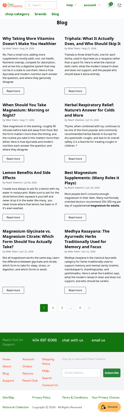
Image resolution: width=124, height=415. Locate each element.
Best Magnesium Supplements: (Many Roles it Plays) (92, 177)
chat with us (72, 340)
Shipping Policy (48, 361)
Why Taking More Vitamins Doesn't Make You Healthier (29, 41)
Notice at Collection (16, 407)
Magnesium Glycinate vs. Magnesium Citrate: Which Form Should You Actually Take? (28, 238)
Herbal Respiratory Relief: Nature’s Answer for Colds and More (90, 110)
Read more (13, 91)
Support (8, 380)
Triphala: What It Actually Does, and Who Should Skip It (93, 41)
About (7, 366)
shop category (17, 14)
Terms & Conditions (75, 397)
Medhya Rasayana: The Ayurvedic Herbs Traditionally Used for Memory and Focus (87, 238)
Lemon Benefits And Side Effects (27, 175)
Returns (27, 373)
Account (28, 359)
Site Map (8, 397)
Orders (27, 366)
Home (6, 359)
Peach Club (30, 380)
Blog (6, 373)
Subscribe (112, 373)
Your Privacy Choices (106, 397)
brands (40, 14)
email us (98, 340)
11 (80, 308)
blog (55, 14)
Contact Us (50, 385)
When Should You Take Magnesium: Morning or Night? (26, 110)
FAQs (46, 371)
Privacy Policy (41, 397)
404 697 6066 (44, 340)
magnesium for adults (104, 205)
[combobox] (41, 5)
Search (47, 378)
